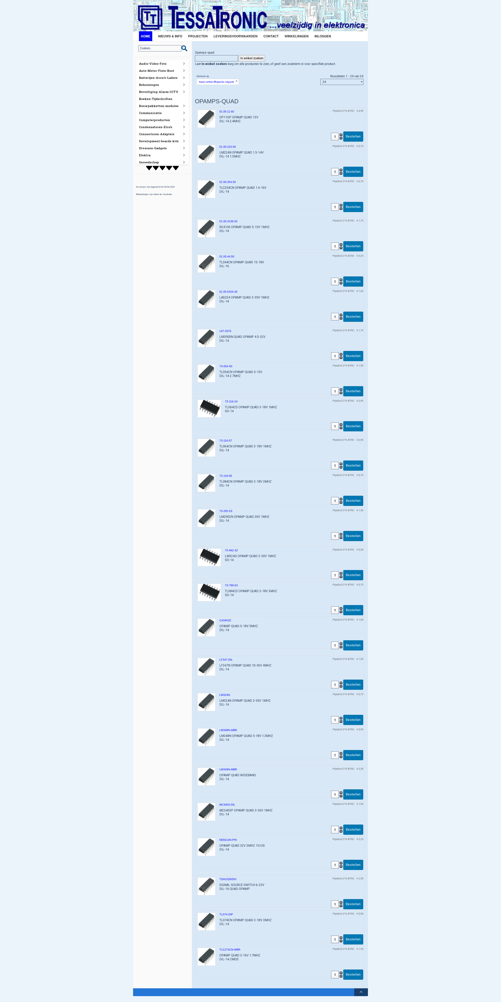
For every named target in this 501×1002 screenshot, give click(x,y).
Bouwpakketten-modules (158, 106)
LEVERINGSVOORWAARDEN (236, 36)
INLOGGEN (322, 36)
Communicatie (150, 113)
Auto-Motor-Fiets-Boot (156, 71)
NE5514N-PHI (228, 839)
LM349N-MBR (228, 769)
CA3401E (225, 620)
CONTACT (271, 36)
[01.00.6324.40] (206, 298)
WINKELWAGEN (297, 36)
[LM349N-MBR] (206, 776)
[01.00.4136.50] (206, 228)
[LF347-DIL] (206, 666)
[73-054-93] (206, 373)
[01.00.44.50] (206, 263)
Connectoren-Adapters (156, 134)
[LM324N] (206, 702)
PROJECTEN (198, 36)
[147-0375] (206, 338)
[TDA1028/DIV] (206, 886)
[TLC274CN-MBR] (206, 956)
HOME (145, 36)
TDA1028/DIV (227, 879)
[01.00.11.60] (206, 118)
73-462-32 (231, 550)
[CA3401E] (206, 627)
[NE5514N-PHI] (206, 847)
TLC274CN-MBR (229, 949)
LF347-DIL (226, 659)
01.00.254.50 (227, 181)
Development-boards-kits (159, 141)
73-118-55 (225, 475)
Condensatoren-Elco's (155, 127)
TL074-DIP (226, 914)
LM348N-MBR (228, 730)
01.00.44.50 (226, 256)
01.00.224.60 (227, 146)
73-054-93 (225, 366)
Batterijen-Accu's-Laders (158, 78)
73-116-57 (225, 440)
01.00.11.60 (226, 111)
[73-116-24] (209, 408)
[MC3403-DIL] (206, 811)
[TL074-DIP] (206, 921)
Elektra (144, 155)
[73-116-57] (206, 447)
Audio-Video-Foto (153, 64)
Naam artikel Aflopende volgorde (216, 82)
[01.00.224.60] (206, 154)
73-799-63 (231, 585)
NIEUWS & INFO (170, 36)
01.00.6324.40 (228, 291)
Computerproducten (154, 120)
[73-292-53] (206, 518)
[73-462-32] (209, 557)
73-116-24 (231, 401)
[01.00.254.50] (206, 189)
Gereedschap (149, 162)
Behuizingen (149, 85)
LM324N (224, 694)
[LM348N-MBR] (206, 737)
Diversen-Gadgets (153, 148)
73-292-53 (225, 511)
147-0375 (225, 331)
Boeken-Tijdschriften (155, 99)
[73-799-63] (209, 592)
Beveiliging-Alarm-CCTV (158, 92)
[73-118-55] (206, 483)
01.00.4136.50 (228, 221)
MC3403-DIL (227, 804)
